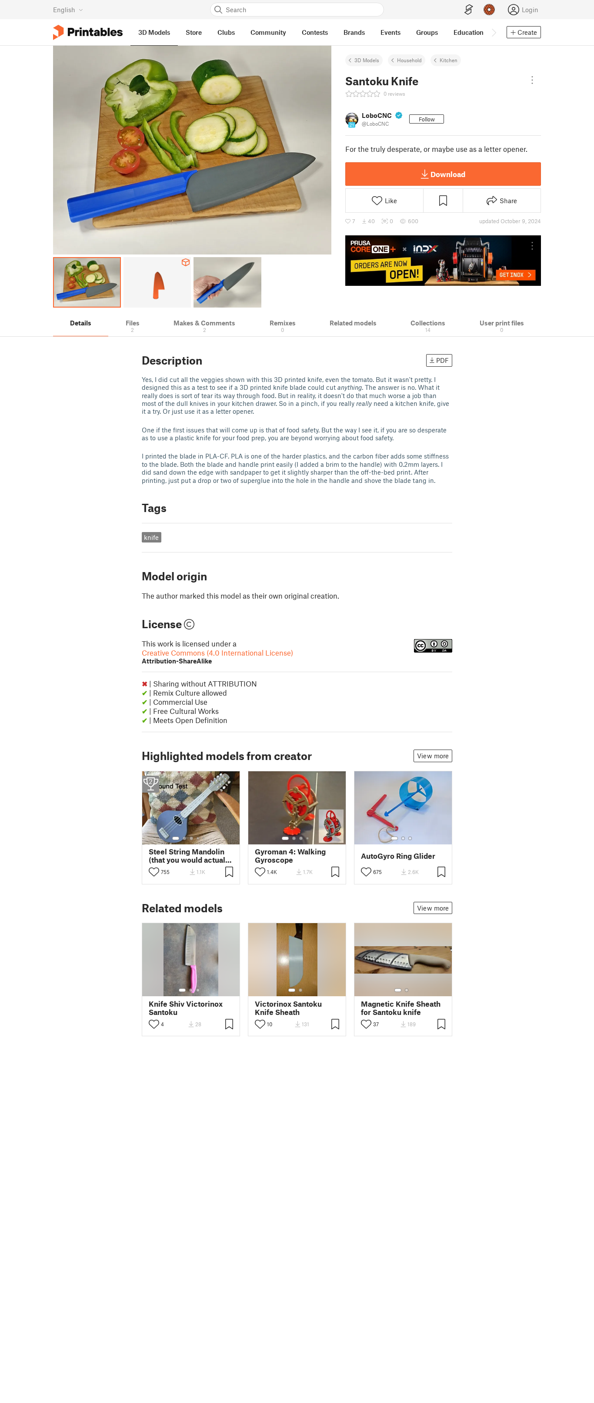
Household (409, 60)
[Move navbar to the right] (493, 32)
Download (447, 174)
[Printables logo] (88, 32)
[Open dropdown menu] (532, 80)
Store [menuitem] (194, 32)
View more (433, 756)
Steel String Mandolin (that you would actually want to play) (190, 855)
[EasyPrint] (468, 9)
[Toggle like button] (154, 872)
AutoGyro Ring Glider (398, 856)
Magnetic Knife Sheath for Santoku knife (400, 1008)
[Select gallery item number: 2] (184, 838)
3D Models (366, 60)
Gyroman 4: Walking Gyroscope (290, 855)
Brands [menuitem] (354, 32)
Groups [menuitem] (427, 32)
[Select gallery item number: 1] (175, 838)
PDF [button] (442, 360)
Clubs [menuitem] (226, 32)
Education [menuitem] (469, 32)
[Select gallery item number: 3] (191, 838)
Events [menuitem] (390, 32)
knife (151, 537)
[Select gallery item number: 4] (198, 838)
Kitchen (448, 60)
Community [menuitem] (268, 32)
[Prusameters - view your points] (489, 9)
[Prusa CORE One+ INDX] (443, 260)
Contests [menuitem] (315, 32)
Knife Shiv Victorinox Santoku (186, 1008)
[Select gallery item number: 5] (204, 838)
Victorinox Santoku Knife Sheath (288, 1008)
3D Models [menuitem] (154, 32)
